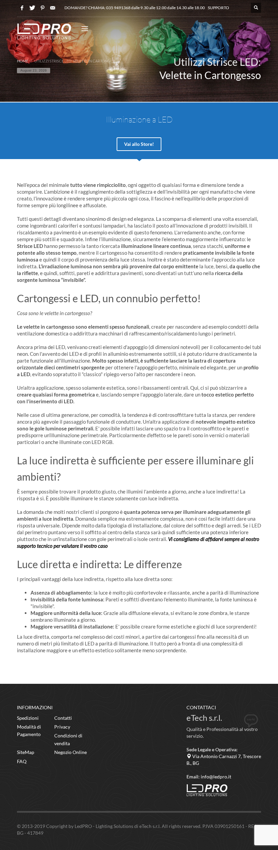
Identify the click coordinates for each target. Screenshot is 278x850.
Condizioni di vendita (68, 739)
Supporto (218, 7)
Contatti (63, 718)
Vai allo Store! (139, 144)
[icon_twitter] (32, 8)
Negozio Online (70, 752)
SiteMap (25, 752)
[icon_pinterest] (42, 8)
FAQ (21, 761)
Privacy (62, 727)
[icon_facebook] (22, 8)
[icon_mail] (52, 8)
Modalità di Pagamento (29, 730)
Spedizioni (28, 718)
